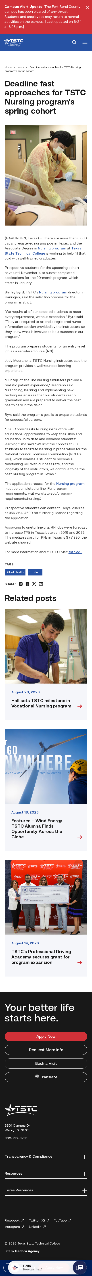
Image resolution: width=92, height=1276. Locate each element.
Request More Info (46, 1050)
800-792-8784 (16, 1138)
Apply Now (46, 1037)
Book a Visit (46, 1064)
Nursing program (52, 248)
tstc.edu (75, 552)
